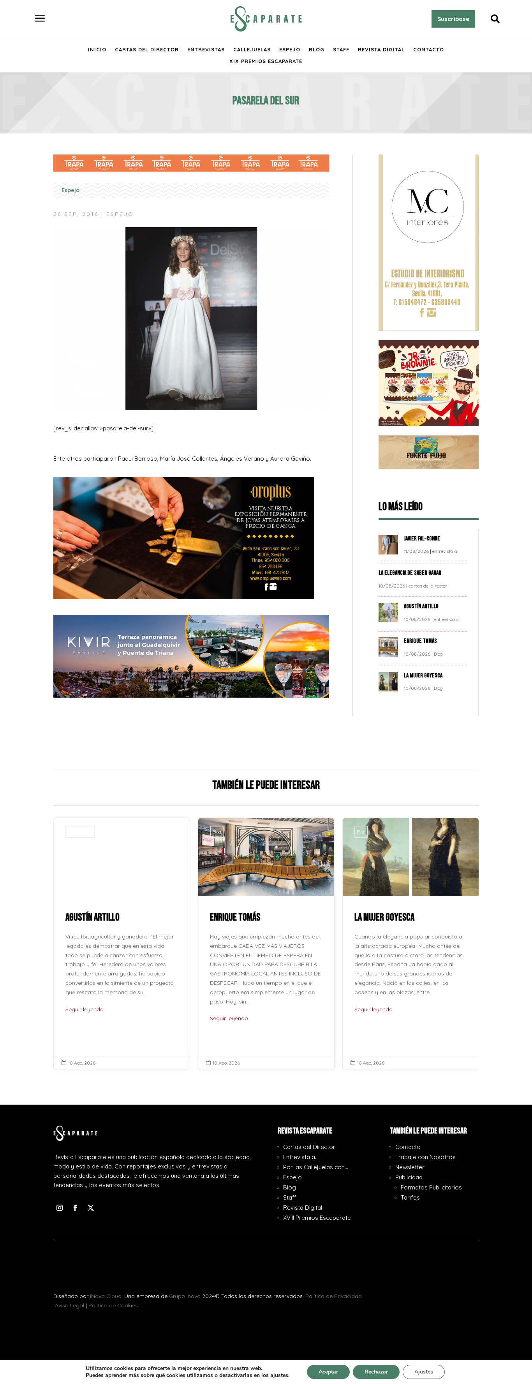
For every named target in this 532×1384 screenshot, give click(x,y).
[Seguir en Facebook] (75, 1208)
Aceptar (328, 1371)
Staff (341, 50)
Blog (316, 50)
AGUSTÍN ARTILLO (422, 606)
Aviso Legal (69, 1305)
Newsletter (410, 1167)
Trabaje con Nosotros (425, 1157)
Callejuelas (252, 50)
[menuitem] (40, 19)
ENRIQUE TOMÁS (421, 641)
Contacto (428, 50)
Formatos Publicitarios (431, 1187)
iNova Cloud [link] (106, 1296)
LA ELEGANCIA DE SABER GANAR (410, 573)
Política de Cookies (113, 1305)
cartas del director (428, 586)
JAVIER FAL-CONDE (422, 538)
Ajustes (423, 1371)
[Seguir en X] (91, 1208)
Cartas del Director (147, 50)
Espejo (289, 50)
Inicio (97, 50)
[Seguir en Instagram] (59, 1208)
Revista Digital (381, 50)
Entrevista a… (301, 1157)
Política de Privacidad (333, 1296)
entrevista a (444, 551)
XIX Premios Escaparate (265, 61)
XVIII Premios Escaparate (317, 1217)
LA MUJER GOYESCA (424, 675)
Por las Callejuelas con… (315, 1167)
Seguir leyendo (84, 1009)
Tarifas (410, 1197)
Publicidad (409, 1177)
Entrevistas (206, 50)
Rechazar (376, 1371)
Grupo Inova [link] (185, 1296)
